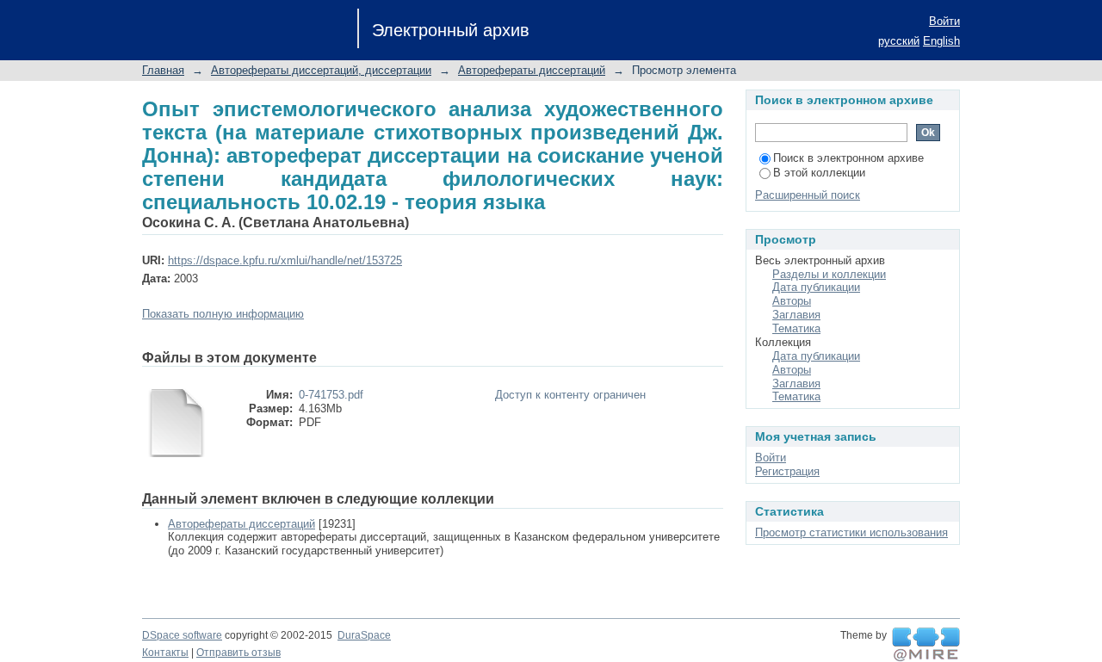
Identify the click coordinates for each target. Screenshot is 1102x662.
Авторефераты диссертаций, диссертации (321, 70)
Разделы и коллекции (829, 274)
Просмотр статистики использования (851, 532)
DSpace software (182, 635)
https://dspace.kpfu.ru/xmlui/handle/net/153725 (285, 260)
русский (898, 40)
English (941, 40)
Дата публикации (816, 287)
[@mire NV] (926, 645)
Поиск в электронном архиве (848, 158)
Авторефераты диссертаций (531, 70)
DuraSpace (364, 635)
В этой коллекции (819, 172)
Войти (944, 21)
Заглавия (796, 314)
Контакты (165, 653)
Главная (163, 70)
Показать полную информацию (223, 313)
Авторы (791, 300)
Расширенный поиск (807, 195)
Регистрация (787, 471)
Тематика (796, 328)
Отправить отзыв (238, 653)
